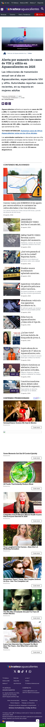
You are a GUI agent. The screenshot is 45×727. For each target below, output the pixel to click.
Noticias (3, 14)
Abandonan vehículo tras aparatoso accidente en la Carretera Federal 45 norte (31, 305)
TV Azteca (14, 3)
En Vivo (41, 14)
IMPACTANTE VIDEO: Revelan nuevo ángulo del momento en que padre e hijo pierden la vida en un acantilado (31, 241)
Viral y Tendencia (24, 14)
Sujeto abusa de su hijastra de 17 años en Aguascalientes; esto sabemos (31, 352)
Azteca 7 (33, 3)
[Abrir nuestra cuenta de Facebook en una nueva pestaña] (26, 671)
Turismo (12, 14)
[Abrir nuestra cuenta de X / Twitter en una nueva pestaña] (15, 671)
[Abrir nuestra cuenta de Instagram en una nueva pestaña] (18, 671)
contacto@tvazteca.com (29, 690)
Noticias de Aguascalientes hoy (17, 53)
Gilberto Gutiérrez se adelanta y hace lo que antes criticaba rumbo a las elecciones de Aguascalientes (30, 371)
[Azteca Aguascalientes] (22, 9)
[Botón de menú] (2, 9)
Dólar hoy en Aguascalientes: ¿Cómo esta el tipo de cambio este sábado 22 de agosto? (31, 322)
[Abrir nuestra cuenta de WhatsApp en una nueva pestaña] (30, 671)
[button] (37, 720)
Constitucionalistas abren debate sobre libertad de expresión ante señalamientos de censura (31, 386)
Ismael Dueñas (9, 99)
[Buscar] (42, 9)
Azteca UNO (24, 3)
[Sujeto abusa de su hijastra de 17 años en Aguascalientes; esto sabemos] (11, 354)
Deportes (41, 3)
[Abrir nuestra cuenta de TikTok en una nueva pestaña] (22, 671)
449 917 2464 (26, 692)
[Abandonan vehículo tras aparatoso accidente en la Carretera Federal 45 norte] (11, 306)
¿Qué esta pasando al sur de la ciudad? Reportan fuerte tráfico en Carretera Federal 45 (30, 256)
